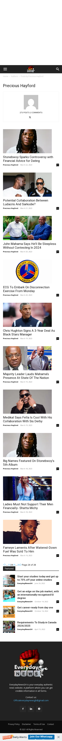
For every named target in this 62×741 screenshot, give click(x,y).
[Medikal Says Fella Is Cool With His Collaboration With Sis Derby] (31, 402)
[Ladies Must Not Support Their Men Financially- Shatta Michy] (31, 488)
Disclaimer (26, 724)
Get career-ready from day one (35, 607)
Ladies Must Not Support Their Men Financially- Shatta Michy (28, 506)
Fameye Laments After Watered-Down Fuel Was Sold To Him (30, 549)
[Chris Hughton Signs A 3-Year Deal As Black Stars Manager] (31, 315)
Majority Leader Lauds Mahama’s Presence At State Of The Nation (26, 376)
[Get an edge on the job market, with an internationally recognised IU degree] (9, 596)
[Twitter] (31, 117)
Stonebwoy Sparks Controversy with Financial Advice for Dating (28, 159)
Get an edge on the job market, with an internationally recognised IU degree (38, 594)
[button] (31, 737)
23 (9, 564)
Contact (50, 724)
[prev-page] (4, 564)
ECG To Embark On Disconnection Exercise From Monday (26, 289)
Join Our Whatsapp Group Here (41, 737)
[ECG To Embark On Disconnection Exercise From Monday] (31, 271)
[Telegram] (39, 709)
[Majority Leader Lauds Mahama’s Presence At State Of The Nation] (31, 358)
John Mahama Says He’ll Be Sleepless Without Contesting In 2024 (29, 245)
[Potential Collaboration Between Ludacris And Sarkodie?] (31, 185)
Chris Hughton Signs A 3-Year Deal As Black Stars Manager (29, 332)
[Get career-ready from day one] (9, 612)
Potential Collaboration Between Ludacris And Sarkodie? (25, 202)
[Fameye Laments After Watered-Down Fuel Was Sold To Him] (31, 532)
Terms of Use (39, 724)
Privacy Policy (14, 724)
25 (14, 564)
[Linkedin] (31, 709)
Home (5, 76)
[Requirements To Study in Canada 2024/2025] (9, 627)
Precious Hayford (10, 165)
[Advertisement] (31, 33)
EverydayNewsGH (25, 583)
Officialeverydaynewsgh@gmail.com (31, 700)
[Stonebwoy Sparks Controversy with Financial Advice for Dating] (31, 141)
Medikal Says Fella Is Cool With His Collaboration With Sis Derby (27, 419)
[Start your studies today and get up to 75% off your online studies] (9, 581)
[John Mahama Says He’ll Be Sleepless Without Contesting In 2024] (31, 228)
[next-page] (21, 564)
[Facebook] (23, 709)
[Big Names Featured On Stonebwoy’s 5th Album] (31, 445)
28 (18, 564)
